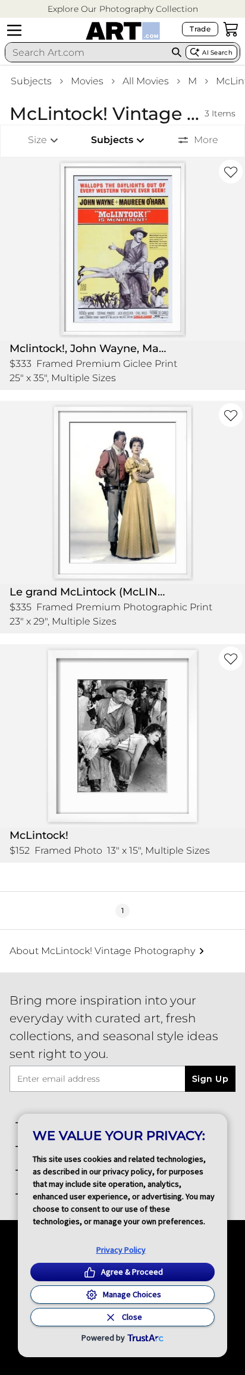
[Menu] (14, 30)
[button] (123, 9)
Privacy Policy (121, 1249)
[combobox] (86, 52)
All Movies (145, 81)
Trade (200, 28)
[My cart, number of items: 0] (230, 29)
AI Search (217, 52)
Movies (87, 81)
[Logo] (123, 31)
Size (37, 139)
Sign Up (210, 1078)
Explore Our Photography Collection (123, 9)
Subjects (31, 81)
